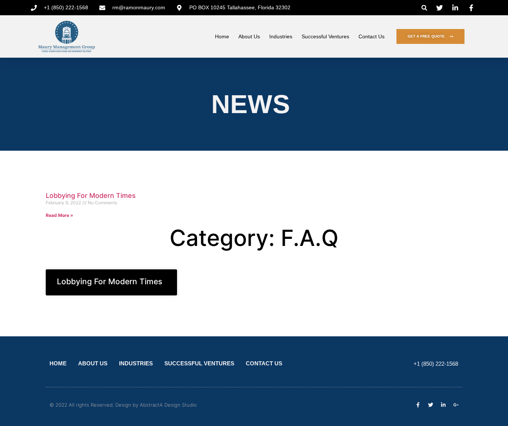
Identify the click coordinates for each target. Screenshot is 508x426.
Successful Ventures (325, 36)
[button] (424, 7)
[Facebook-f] (418, 404)
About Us (249, 36)
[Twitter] (430, 404)
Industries (280, 36)
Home (222, 36)
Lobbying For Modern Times (91, 195)
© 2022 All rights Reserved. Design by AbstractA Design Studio (123, 405)
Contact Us (372, 36)
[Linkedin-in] (443, 404)
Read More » (59, 215)
